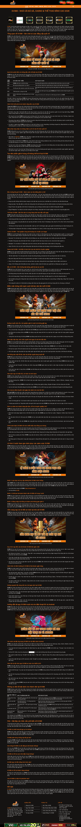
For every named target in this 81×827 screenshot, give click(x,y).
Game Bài (41, 6)
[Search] (73, 6)
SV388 (26, 6)
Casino (36, 6)
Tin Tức (54, 6)
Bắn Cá (45, 6)
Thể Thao (31, 6)
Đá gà (49, 6)
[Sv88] (12, 2)
